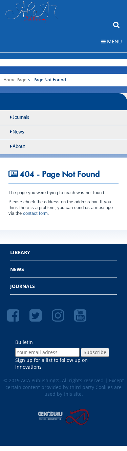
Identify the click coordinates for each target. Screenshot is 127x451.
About (18, 146)
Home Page (14, 80)
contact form (35, 213)
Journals (20, 117)
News (18, 132)
